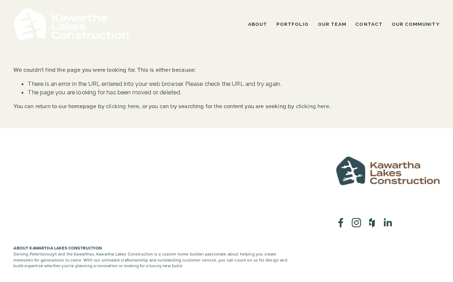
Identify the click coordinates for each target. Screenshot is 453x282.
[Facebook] (341, 223)
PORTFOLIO (292, 24)
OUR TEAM (332, 24)
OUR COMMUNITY (416, 24)
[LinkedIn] (387, 223)
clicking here (122, 106)
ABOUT (257, 24)
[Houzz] (372, 223)
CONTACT (369, 24)
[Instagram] (356, 223)
